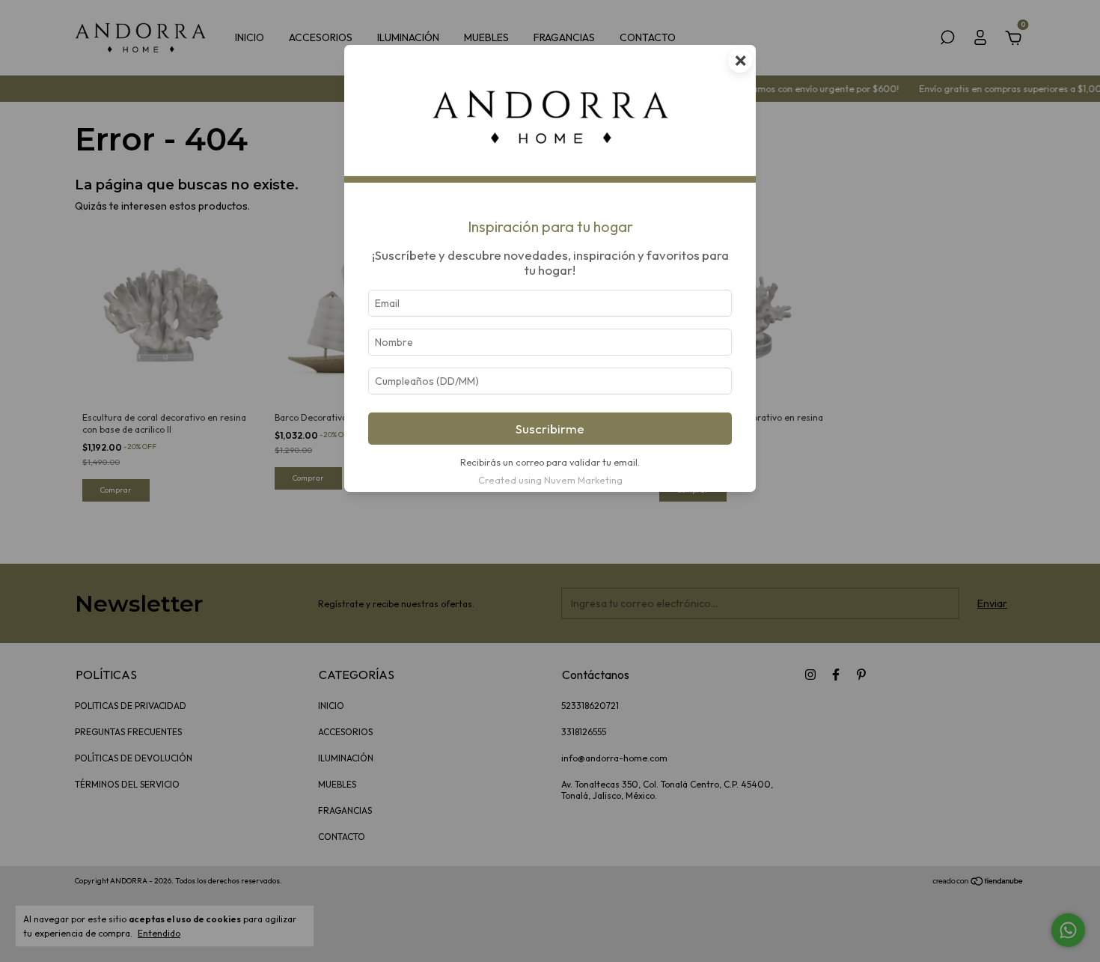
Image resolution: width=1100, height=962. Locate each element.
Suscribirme (550, 428)
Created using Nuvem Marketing (550, 480)
